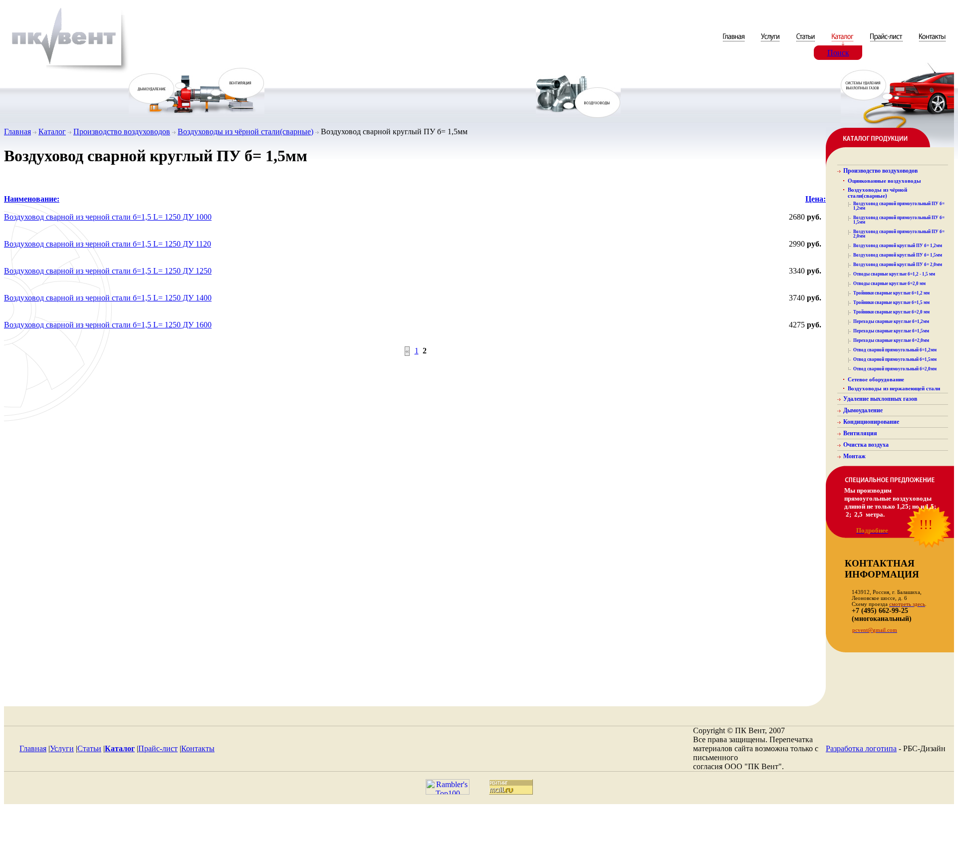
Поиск (838, 52)
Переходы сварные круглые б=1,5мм (891, 330)
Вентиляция (860, 433)
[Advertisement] (479, 835)
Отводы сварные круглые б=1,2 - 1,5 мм (894, 274)
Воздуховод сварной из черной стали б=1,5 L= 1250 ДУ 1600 (108, 324)
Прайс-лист (158, 748)
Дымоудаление (863, 410)
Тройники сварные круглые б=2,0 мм (891, 311)
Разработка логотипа (861, 748)
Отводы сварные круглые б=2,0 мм (889, 283)
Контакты (198, 748)
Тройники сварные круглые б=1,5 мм (891, 302)
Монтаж (854, 456)
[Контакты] (932, 42)
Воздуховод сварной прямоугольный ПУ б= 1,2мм (899, 206)
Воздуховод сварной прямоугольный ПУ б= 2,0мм (899, 234)
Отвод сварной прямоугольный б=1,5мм (895, 359)
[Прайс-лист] (886, 42)
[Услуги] (771, 42)
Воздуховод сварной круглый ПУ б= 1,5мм (897, 255)
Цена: (815, 199)
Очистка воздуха (866, 444)
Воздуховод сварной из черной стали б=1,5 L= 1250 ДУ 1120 (107, 244)
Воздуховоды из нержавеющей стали (894, 388)
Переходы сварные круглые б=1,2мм (891, 321)
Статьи (89, 748)
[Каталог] (843, 42)
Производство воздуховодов (121, 131)
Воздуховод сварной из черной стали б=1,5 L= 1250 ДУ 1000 (108, 217)
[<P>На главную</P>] (66, 71)
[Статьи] (806, 42)
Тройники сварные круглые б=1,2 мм (891, 292)
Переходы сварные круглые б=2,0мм (891, 340)
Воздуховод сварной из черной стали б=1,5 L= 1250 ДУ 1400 (108, 297)
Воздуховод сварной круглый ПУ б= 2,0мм (897, 264)
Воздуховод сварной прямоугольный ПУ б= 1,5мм (899, 220)
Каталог (52, 131)
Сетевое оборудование (876, 379)
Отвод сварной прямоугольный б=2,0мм (895, 368)
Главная (17, 131)
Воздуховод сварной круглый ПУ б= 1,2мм (897, 245)
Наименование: (31, 199)
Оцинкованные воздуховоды (884, 181)
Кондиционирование (871, 421)
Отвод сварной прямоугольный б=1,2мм (895, 349)
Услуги (62, 748)
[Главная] (734, 42)
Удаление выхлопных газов (880, 398)
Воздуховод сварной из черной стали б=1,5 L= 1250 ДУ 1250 (108, 271)
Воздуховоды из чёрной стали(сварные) (245, 131)
